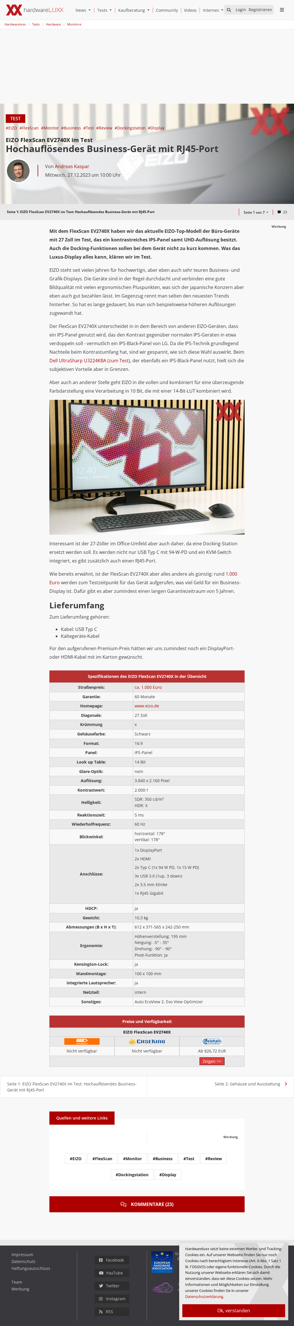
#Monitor (50, 128)
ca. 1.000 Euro (148, 687)
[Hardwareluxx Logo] (34, 10)
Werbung (20, 1289)
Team (16, 1282)
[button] (90, 10)
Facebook (115, 1260)
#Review (104, 128)
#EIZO (12, 128)
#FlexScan (30, 128)
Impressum (22, 1254)
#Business (71, 128)
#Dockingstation (131, 128)
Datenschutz (23, 1261)
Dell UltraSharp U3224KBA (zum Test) (89, 360)
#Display (156, 128)
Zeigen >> (212, 1061)
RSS (109, 1311)
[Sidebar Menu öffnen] (282, 10)
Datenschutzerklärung (204, 1296)
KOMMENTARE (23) (152, 1204)
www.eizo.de (147, 706)
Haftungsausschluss (30, 1268)
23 (285, 212)
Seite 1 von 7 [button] (255, 212)
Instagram (115, 1298)
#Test (89, 128)
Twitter (112, 1285)
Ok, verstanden (233, 1310)
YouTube (114, 1273)
